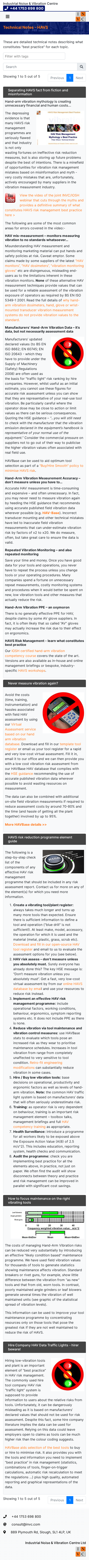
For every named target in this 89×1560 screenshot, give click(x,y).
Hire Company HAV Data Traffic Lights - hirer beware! (43, 1347)
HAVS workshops (31, 670)
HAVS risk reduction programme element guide (40, 839)
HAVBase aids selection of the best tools (37, 1447)
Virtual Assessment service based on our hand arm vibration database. (20, 734)
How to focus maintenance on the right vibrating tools (39, 1200)
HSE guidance (22, 773)
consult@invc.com (26, 1524)
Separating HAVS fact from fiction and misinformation (38, 92)
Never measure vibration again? (33, 683)
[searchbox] (31, 56)
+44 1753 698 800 (26, 1516)
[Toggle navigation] (7, 17)
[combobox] (34, 56)
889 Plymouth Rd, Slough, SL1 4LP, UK (41, 1532)
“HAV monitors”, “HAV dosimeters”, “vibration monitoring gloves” (44, 266)
